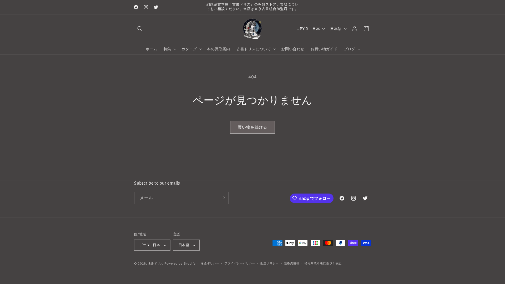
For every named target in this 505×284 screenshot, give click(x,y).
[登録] (223, 198)
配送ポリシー (269, 263)
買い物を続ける (252, 127)
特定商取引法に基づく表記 (323, 263)
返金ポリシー (210, 263)
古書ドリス (156, 263)
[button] (140, 28)
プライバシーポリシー (239, 263)
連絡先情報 (292, 263)
